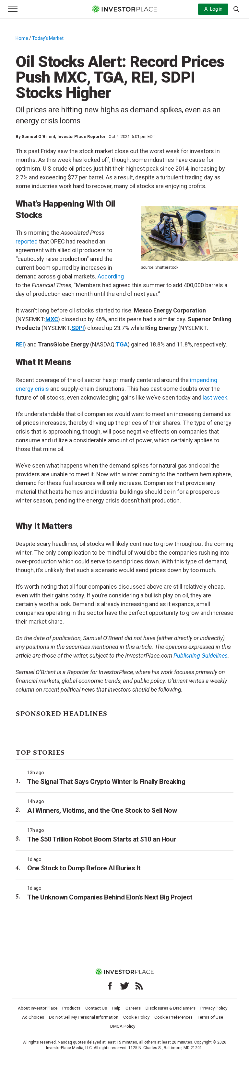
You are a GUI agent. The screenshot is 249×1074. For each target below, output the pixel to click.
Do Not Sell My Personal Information (83, 1017)
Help (116, 1008)
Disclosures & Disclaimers (171, 1008)
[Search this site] (236, 8)
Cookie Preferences (173, 1017)
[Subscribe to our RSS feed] (139, 986)
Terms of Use (210, 1017)
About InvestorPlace (37, 1008)
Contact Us (96, 1008)
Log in (216, 9)
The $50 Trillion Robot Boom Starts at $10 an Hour (101, 839)
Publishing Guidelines (200, 655)
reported (27, 241)
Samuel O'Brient (38, 136)
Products (71, 1008)
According (111, 276)
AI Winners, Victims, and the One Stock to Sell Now (102, 810)
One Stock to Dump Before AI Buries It (84, 868)
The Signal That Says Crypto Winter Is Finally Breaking (106, 782)
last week (215, 397)
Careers (133, 1008)
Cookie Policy (136, 1017)
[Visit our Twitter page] (124, 986)
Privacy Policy (213, 1008)
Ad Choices (33, 1017)
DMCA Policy (122, 1026)
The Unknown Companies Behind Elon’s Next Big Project (109, 897)
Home (22, 38)
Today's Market (48, 38)
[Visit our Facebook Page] (110, 986)
